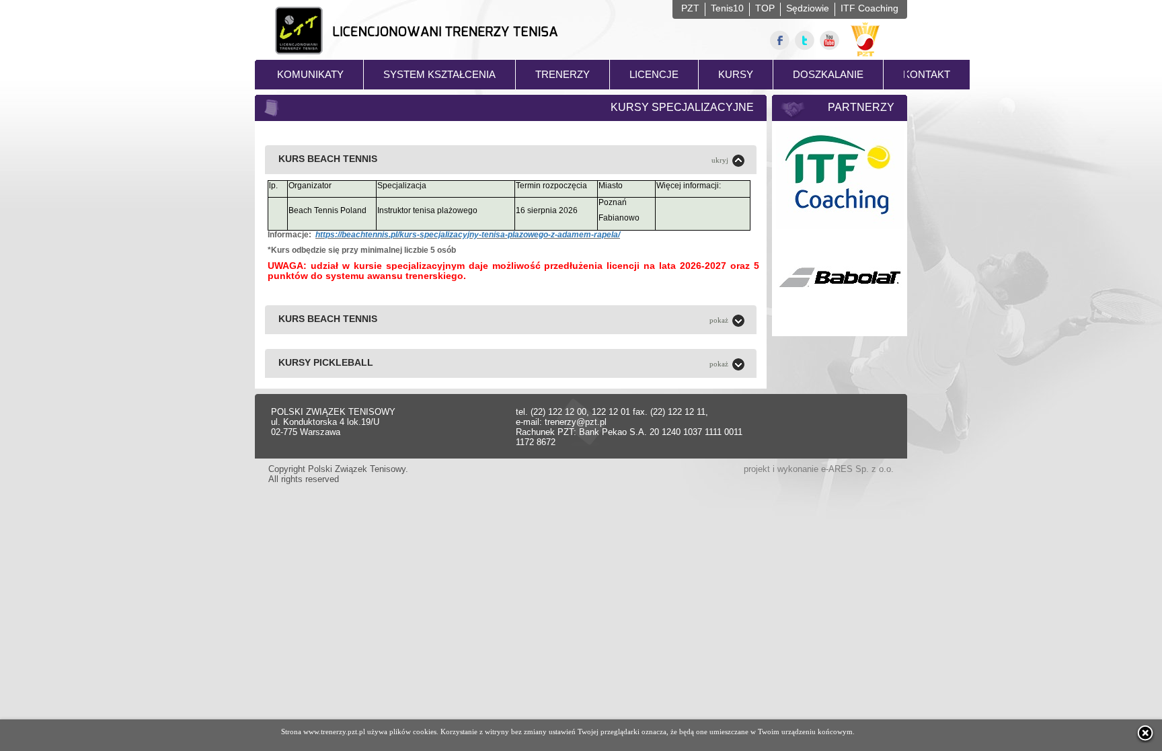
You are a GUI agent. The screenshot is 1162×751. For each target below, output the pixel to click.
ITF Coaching (869, 8)
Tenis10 (727, 8)
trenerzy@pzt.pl (576, 422)
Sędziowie (807, 8)
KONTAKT (926, 74)
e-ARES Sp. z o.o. (857, 469)
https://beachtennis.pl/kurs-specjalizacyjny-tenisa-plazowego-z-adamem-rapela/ (467, 234)
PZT (690, 8)
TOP (765, 8)
